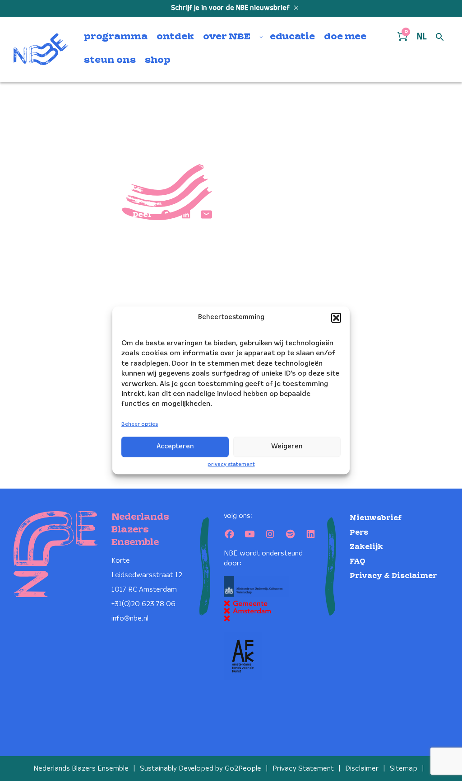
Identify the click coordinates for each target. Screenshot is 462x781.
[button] (336, 317)
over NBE (226, 37)
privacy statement (231, 464)
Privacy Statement (303, 768)
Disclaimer (362, 768)
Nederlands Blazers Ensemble (81, 768)
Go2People (243, 768)
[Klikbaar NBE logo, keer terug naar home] (41, 49)
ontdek (175, 37)
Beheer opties (139, 424)
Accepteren (175, 446)
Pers (359, 532)
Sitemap (403, 768)
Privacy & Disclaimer (393, 576)
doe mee (345, 37)
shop (158, 60)
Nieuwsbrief (376, 518)
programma (116, 37)
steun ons (110, 60)
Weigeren (287, 446)
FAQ (357, 561)
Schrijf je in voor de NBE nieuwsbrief (231, 8)
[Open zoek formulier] (439, 37)
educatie (292, 37)
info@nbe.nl (129, 618)
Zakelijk (366, 547)
